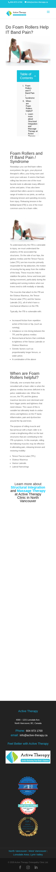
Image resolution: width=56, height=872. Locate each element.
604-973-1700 (16, 2)
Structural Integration (28, 487)
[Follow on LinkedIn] (35, 867)
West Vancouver (37, 851)
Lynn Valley (36, 854)
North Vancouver (18, 851)
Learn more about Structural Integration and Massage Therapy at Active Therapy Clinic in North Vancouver (33, 129)
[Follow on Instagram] (28, 867)
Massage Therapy (31, 491)
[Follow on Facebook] (20, 867)
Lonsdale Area (21, 854)
